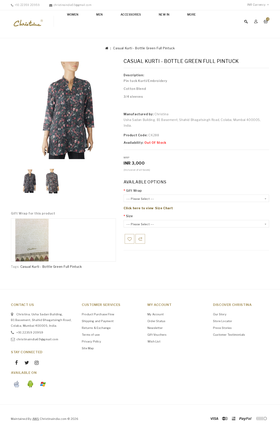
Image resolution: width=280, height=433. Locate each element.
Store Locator (222, 321)
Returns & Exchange (96, 328)
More (191, 14)
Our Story (219, 314)
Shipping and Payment (98, 321)
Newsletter (155, 328)
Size (129, 216)
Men (99, 14)
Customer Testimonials (229, 334)
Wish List (153, 341)
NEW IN (164, 14)
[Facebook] (15, 363)
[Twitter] (25, 363)
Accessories (131, 14)
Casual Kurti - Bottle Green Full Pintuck (144, 48)
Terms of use (91, 334)
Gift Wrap (134, 190)
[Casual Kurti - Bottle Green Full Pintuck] (28, 181)
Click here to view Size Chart (148, 208)
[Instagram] (35, 363)
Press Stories (222, 328)
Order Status (156, 321)
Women (73, 14)
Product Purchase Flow (98, 314)
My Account (155, 314)
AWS (35, 419)
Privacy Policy (91, 341)
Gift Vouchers (157, 334)
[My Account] (256, 21)
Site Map (88, 348)
